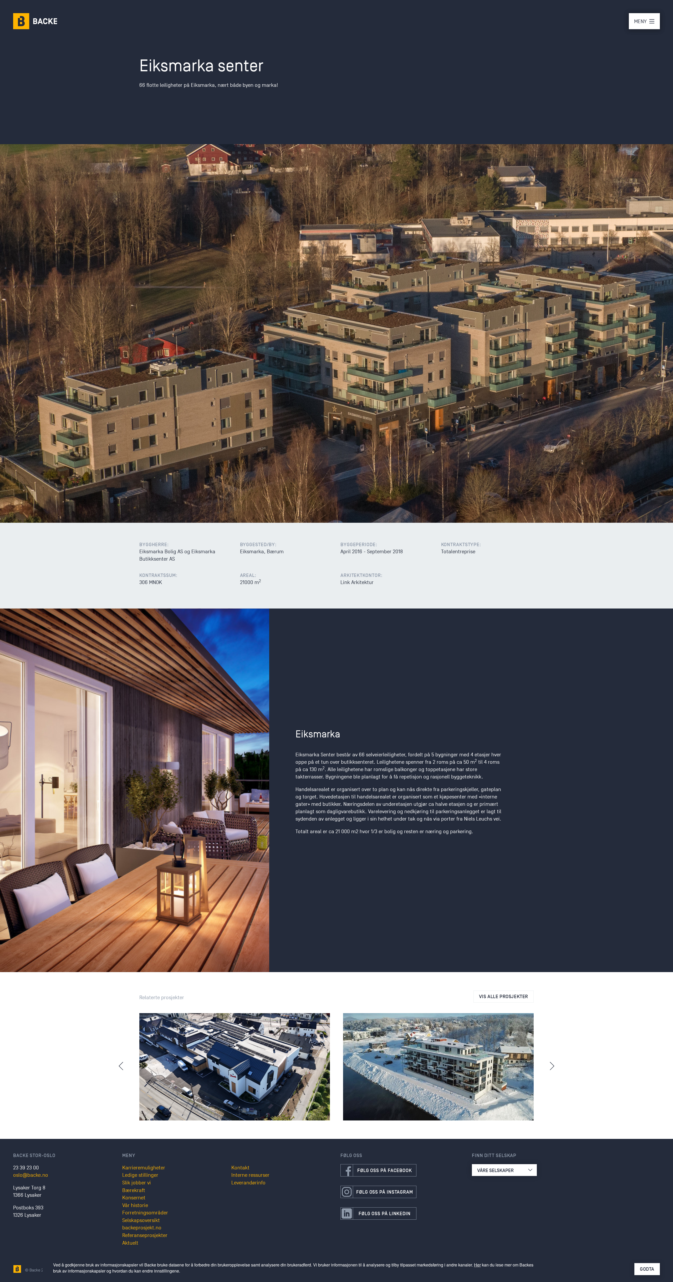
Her (477, 1265)
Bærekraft (133, 1190)
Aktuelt (130, 1243)
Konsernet (133, 1198)
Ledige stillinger (140, 1175)
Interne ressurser (250, 1175)
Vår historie (135, 1205)
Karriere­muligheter (143, 1168)
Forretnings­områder (145, 1213)
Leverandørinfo (248, 1183)
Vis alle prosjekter (503, 996)
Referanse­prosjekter (144, 1235)
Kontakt (240, 1168)
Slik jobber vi (136, 1183)
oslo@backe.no (30, 1175)
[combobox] (504, 1170)
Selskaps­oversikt (141, 1220)
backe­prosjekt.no (141, 1228)
